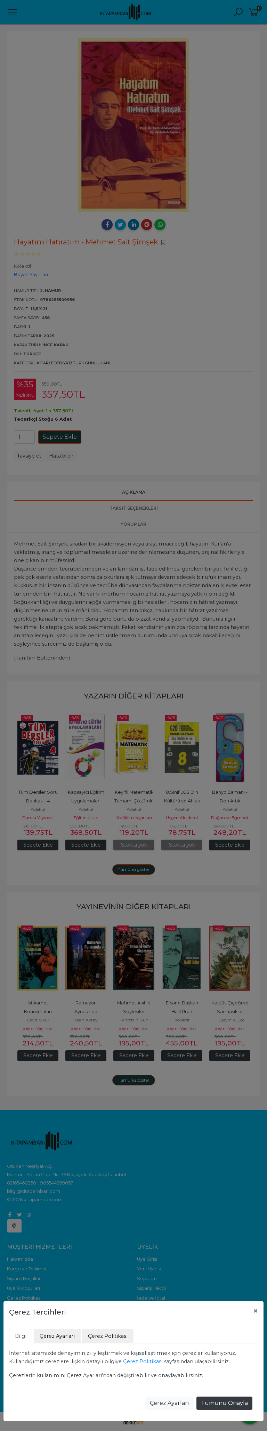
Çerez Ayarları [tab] (57, 1336)
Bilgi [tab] (20, 1336)
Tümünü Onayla (224, 1403)
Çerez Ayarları (169, 1403)
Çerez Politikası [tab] (108, 1336)
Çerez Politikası (143, 1361)
